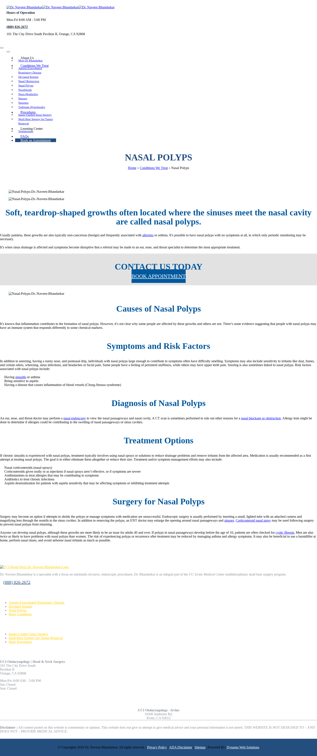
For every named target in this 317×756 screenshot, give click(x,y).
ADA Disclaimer (180, 747)
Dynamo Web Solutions (243, 747)
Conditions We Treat (154, 168)
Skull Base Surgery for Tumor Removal (36, 638)
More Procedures (20, 642)
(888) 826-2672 (17, 27)
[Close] (1, 48)
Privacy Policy (157, 747)
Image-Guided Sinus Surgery (28, 634)
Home (132, 168)
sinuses (229, 520)
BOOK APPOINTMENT (159, 276)
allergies (148, 235)
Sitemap (200, 747)
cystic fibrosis (285, 532)
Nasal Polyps (18, 610)
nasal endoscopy (74, 418)
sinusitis (20, 377)
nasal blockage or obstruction (261, 418)
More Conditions (20, 614)
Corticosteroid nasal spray (253, 520)
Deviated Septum (20, 606)
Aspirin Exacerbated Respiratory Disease (36, 602)
